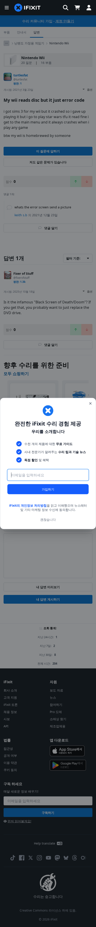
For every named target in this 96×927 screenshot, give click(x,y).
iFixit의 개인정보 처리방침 (28, 505)
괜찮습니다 (48, 519)
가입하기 (48, 489)
